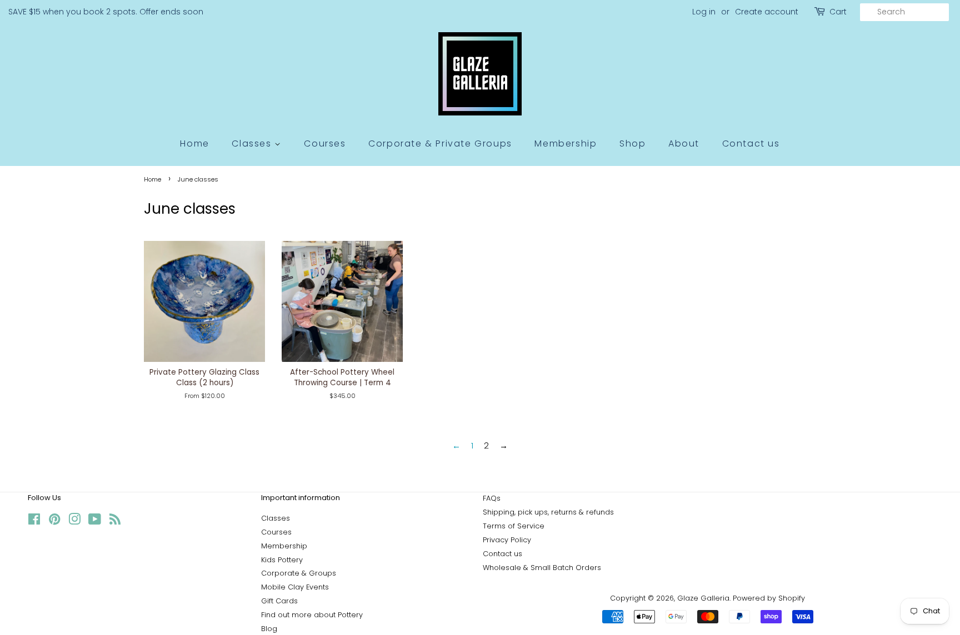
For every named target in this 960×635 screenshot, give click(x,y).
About (683, 143)
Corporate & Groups (298, 573)
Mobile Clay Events (295, 587)
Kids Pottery (282, 560)
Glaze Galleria (703, 598)
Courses (325, 143)
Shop (632, 143)
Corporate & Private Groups (440, 143)
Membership (565, 143)
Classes (253, 143)
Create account (766, 11)
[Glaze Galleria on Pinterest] (54, 521)
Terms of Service (513, 526)
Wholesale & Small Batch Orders (542, 567)
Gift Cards (279, 601)
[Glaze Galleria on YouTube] (94, 521)
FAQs (492, 498)
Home (194, 143)
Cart (838, 11)
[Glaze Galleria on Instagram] (74, 521)
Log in (704, 11)
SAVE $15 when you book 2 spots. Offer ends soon (105, 11)
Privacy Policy (507, 540)
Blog (269, 628)
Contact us (751, 143)
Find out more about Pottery (312, 614)
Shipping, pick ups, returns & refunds (548, 512)
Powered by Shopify (769, 598)
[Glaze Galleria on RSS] (115, 521)
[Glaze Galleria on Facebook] (34, 521)
